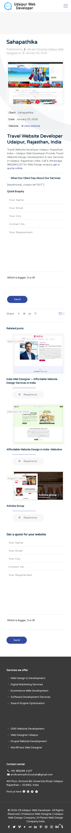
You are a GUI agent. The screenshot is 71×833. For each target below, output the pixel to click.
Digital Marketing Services (27, 684)
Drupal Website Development (29, 741)
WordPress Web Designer (26, 747)
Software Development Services (30, 697)
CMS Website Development (27, 728)
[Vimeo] (20, 827)
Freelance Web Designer (37, 814)
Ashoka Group (15, 506)
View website (32, 126)
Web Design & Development (28, 678)
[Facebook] (9, 827)
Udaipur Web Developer (36, 810)
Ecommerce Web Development (29, 690)
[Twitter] (14, 827)
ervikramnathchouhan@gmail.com (32, 774)
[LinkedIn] (36, 827)
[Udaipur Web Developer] (20, 6)
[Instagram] (52, 827)
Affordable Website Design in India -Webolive (34, 449)
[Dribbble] (46, 827)
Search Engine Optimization (28, 703)
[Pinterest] (41, 827)
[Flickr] (30, 827)
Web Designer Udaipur (24, 735)
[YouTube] (25, 827)
